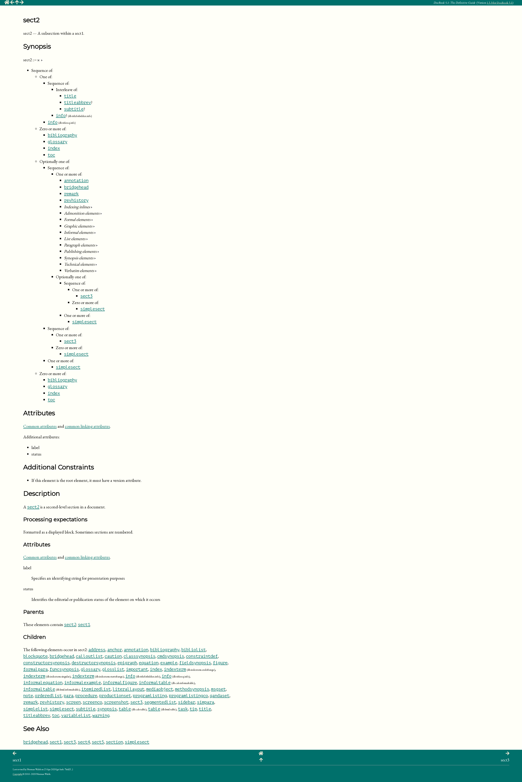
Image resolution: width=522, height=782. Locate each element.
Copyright (17, 774)
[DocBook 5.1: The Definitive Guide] (7, 3)
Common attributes (40, 426)
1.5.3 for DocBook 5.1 (499, 2)
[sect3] (22, 3)
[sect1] (12, 3)
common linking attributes (87, 426)
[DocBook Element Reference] (17, 3)
